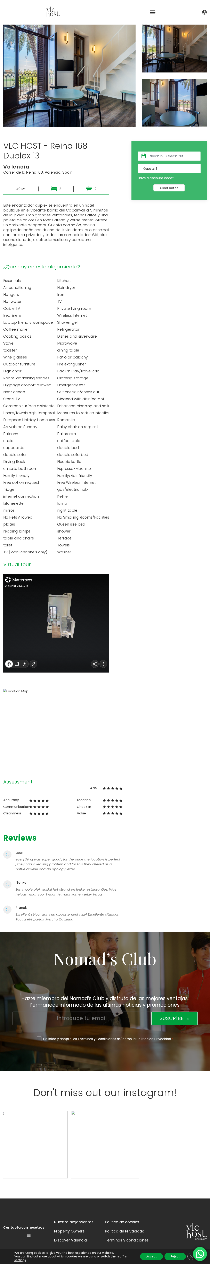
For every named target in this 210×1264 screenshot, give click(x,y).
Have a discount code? (156, 178)
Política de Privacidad (153, 1039)
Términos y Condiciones (97, 1039)
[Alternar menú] (29, 1235)
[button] (152, 12)
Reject (175, 1256)
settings (20, 1260)
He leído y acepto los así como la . (108, 1039)
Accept (151, 1256)
